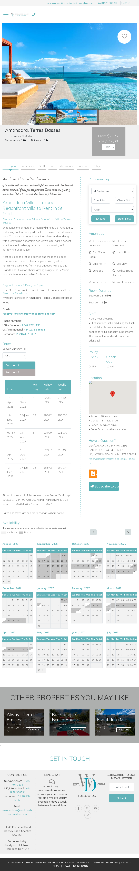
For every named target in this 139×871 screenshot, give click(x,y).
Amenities (28, 166)
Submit (121, 798)
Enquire (100, 218)
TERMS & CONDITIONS (105, 862)
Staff (42, 166)
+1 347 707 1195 (30, 325)
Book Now (124, 218)
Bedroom (10, 140)
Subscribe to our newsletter (106, 486)
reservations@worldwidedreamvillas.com (70, 3)
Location (83, 166)
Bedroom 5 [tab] (12, 372)
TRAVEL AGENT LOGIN (75, 866)
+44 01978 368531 (106, 3)
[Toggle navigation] (5, 14)
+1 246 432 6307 (25, 334)
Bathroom (36, 140)
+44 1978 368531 (34, 329)
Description (10, 166)
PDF (96, 474)
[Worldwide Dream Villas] (19, 14)
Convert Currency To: (14, 348)
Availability (66, 166)
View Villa (33, 729)
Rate (52, 166)
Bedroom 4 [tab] (12, 365)
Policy (96, 166)
